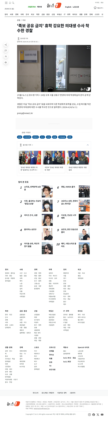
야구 (35, 351)
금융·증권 (23, 311)
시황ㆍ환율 (23, 328)
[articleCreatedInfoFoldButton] (38, 42)
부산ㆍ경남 (66, 299)
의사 (42, 137)
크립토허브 (32, 7)
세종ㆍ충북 (66, 286)
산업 (35, 311)
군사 (6, 317)
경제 (35, 269)
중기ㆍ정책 (37, 325)
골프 (35, 367)
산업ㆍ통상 (37, 278)
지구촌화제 (52, 299)
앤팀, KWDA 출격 (68, 187)
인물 (21, 291)
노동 (21, 284)
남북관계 (8, 328)
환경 (21, 286)
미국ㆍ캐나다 (53, 276)
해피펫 (39, 7)
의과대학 (27, 137)
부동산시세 (52, 322)
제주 (64, 304)
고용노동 (37, 284)
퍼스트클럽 (81, 367)
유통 (35, 328)
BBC (64, 351)
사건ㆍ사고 (23, 273)
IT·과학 (66, 311)
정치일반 (8, 281)
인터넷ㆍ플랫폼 (68, 315)
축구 (35, 356)
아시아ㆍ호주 (53, 278)
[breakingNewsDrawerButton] (10, 2)
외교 (79, 269)
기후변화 (51, 291)
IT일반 (65, 322)
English (68, 7)
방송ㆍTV (23, 354)
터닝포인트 (81, 361)
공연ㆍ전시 (8, 351)
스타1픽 (80, 356)
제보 (102, 3)
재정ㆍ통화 (37, 276)
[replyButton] (6, 50)
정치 (6, 269)
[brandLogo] (54, 5)
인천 (64, 281)
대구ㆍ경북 (66, 296)
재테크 (22, 330)
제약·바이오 (82, 317)
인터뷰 (22, 364)
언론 (6, 364)
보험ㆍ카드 (23, 322)
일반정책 (51, 317)
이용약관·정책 (61, 393)
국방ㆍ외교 (81, 273)
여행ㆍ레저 (8, 369)
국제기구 (51, 294)
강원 (64, 284)
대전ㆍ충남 (66, 289)
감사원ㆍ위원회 (10, 278)
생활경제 (37, 330)
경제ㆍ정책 (37, 273)
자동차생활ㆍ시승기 (11, 379)
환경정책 (37, 289)
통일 (79, 276)
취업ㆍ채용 (37, 340)
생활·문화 (8, 347)
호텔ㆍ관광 (37, 338)
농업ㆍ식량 (37, 286)
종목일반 (37, 369)
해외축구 (37, 359)
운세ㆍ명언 (8, 372)
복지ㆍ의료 (81, 315)
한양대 (35, 137)
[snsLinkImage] (89, 414)
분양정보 (51, 320)
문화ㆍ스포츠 (9, 325)
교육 (21, 278)
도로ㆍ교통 (8, 374)
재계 (35, 317)
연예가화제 (23, 351)
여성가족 (22, 294)
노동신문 (76, 7)
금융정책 (22, 317)
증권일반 (22, 325)
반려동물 (8, 377)
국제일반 (51, 302)
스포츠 (36, 347)
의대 (48, 137)
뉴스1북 (80, 364)
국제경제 (51, 289)
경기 (64, 278)
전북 (64, 291)
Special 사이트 (83, 347)
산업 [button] (18, 20)
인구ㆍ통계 (37, 281)
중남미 (51, 286)
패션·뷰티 (37, 333)
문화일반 (8, 361)
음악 (21, 359)
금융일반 (22, 315)
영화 (21, 356)
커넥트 (97, 3)
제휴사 (65, 347)
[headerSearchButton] (13, 2)
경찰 (19, 137)
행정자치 (66, 273)
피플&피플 (52, 296)
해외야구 (37, 354)
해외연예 (22, 361)
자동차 (36, 322)
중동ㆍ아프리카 (53, 284)
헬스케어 (80, 320)
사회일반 (22, 296)
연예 (21, 347)
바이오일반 (81, 322)
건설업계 (51, 325)
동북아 (51, 273)
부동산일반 (52, 315)
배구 (35, 361)
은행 (21, 320)
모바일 (65, 320)
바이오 (80, 311)
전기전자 (37, 320)
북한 (6, 311)
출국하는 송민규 (30, 229)
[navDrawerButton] (6, 3)
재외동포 (80, 278)
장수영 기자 (24, 39)
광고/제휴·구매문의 (48, 393)
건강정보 (8, 367)
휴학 (69, 137)
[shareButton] (6, 45)
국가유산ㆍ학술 (10, 359)
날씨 (21, 289)
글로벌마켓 (66, 354)
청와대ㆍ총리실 (10, 273)
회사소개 (35, 393)
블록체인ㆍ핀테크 (25, 333)
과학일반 (66, 330)
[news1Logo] (13, 403)
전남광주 (66, 294)
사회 (21, 269)
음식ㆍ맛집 (8, 382)
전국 (64, 269)
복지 (21, 281)
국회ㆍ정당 (8, 276)
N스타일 (22, 367)
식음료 (36, 335)
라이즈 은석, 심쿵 (30, 215)
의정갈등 (62, 137)
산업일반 (37, 315)
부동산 (51, 311)
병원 (54, 137)
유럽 (50, 281)
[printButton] (6, 62)
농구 (35, 364)
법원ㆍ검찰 (23, 276)
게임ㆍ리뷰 (66, 328)
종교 (6, 356)
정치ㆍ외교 (8, 315)
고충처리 (72, 393)
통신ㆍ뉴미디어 (68, 317)
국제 (50, 269)
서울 (64, 276)
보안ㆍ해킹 (66, 325)
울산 (64, 302)
